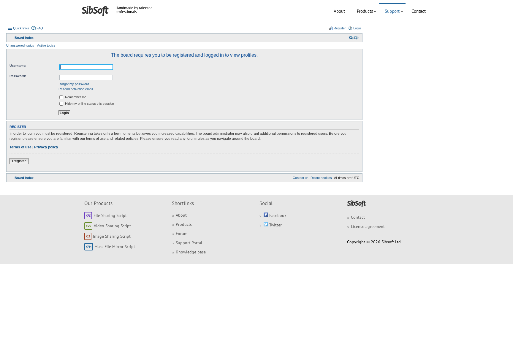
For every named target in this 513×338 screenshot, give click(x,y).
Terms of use (20, 147)
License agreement (368, 226)
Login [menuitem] (357, 28)
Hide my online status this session (89, 103)
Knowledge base (191, 252)
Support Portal (189, 242)
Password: (18, 76)
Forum (181, 233)
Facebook (277, 215)
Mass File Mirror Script (114, 246)
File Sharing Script (110, 215)
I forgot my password (73, 84)
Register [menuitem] (340, 28)
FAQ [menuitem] (40, 28)
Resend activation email (75, 89)
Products (365, 11)
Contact (418, 11)
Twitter (275, 225)
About (339, 11)
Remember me (75, 97)
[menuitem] (354, 37)
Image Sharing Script (112, 236)
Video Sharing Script (112, 225)
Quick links (21, 28)
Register (19, 161)
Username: (18, 65)
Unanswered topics (20, 45)
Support (392, 11)
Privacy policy (46, 147)
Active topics (46, 45)
